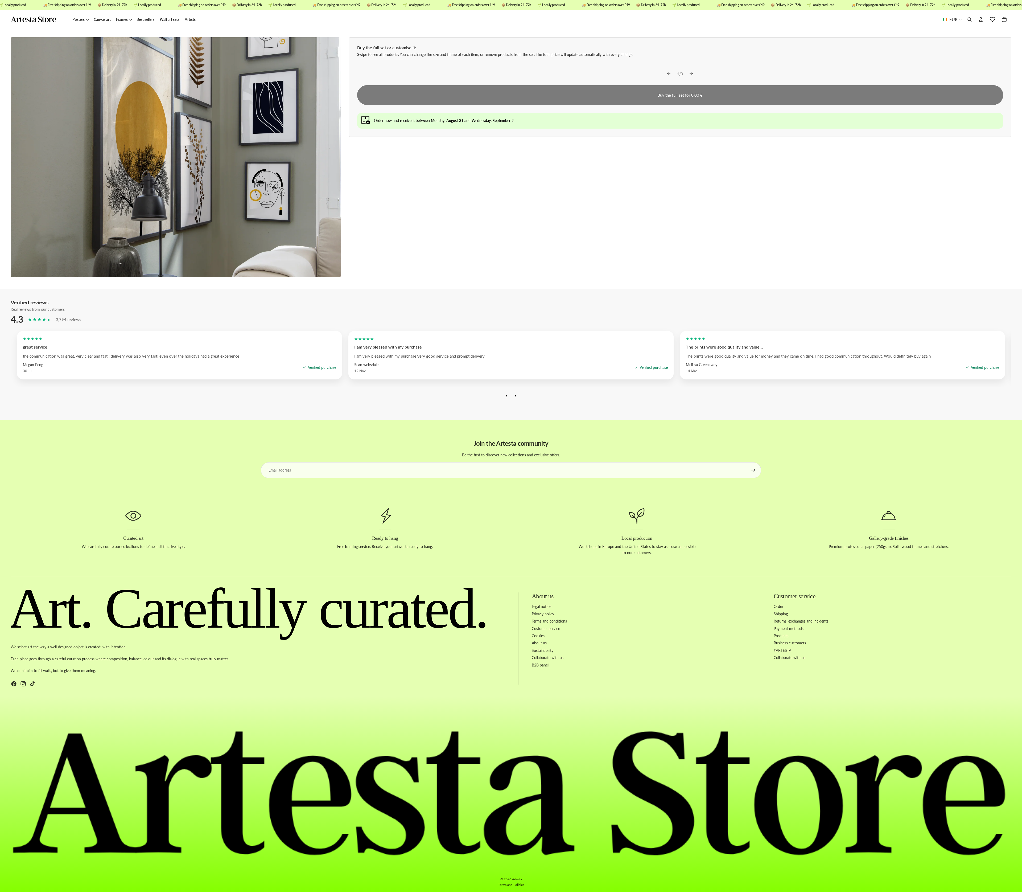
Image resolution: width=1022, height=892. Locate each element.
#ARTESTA (782, 650)
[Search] (969, 20)
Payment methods (788, 628)
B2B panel (540, 665)
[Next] (691, 74)
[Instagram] (23, 684)
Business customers (790, 643)
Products (781, 635)
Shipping (781, 614)
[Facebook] (14, 684)
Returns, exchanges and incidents (801, 621)
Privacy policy (543, 614)
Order (778, 606)
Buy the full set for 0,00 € (680, 95)
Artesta (517, 879)
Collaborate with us (547, 657)
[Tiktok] (32, 684)
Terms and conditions (549, 621)
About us (539, 643)
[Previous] (669, 74)
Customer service (546, 628)
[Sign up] (753, 470)
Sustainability (542, 650)
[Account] (981, 20)
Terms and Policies (511, 885)
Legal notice (541, 606)
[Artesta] (39, 19)
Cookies (538, 635)
